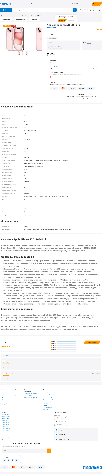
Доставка (17, 392)
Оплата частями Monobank (30, 397)
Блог (16, 395)
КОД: (48, 30)
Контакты (4, 397)
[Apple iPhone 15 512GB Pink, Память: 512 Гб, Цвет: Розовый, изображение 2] (40, 39)
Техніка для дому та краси (49, 394)
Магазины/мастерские (7, 394)
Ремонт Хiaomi (5, 418)
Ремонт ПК (4, 436)
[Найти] (75, 10)
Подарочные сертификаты (30, 393)
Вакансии (4, 395)
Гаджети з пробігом (47, 401)
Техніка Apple (46, 392)
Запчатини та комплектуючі (49, 395)
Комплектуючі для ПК (48, 407)
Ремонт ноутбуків (6, 437)
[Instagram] (12, 460)
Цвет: (84, 42)
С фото (6, 355)
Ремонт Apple (5, 414)
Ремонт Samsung (6, 416)
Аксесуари (45, 409)
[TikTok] (16, 460)
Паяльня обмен (28, 395)
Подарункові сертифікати (49, 399)
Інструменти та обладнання (49, 397)
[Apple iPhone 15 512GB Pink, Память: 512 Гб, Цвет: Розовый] (15, 39)
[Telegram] (4, 460)
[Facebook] (8, 460)
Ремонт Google (5, 420)
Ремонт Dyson (5, 432)
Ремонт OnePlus (6, 428)
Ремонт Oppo (5, 430)
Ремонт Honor (5, 422)
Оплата (17, 394)
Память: (50, 42)
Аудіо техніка (46, 403)
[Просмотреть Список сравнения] (80, 10)
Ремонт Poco (5, 426)
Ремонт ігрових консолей (8, 434)
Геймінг (45, 405)
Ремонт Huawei (5, 424)
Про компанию (5, 392)
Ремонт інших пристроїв (8, 439)
